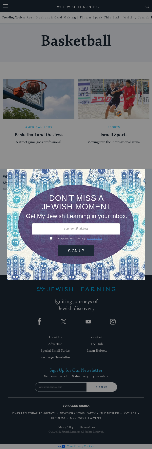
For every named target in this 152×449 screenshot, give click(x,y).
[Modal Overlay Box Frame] (76, 224)
